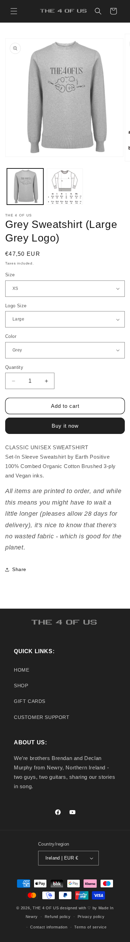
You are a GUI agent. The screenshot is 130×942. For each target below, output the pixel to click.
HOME (21, 670)
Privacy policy (91, 917)
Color (10, 336)
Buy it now (65, 426)
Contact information (48, 927)
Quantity (14, 367)
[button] (13, 11)
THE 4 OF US (46, 908)
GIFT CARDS (29, 701)
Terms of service (90, 927)
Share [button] (19, 569)
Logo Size (16, 305)
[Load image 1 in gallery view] (25, 186)
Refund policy (58, 917)
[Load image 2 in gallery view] (65, 186)
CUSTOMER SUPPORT (42, 717)
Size (10, 274)
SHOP (21, 685)
